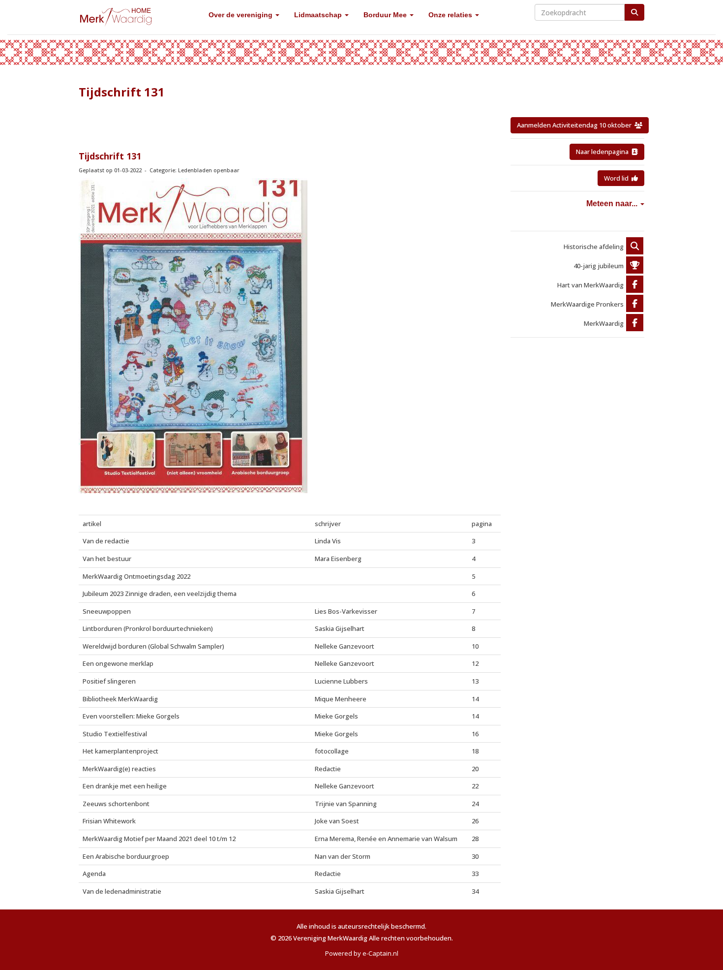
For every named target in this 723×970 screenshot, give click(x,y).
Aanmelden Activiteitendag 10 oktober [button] (575, 125)
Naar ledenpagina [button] (604, 151)
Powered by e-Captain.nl (361, 953)
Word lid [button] (618, 178)
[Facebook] (634, 285)
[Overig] (634, 246)
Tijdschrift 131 (110, 156)
